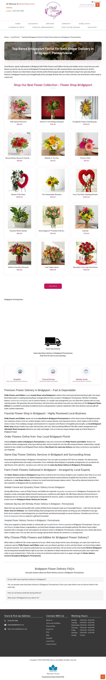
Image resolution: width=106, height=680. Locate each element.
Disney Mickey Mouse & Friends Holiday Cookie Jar (18, 158)
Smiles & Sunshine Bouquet (18, 267)
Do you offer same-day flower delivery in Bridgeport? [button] (27, 579)
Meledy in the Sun (52, 158)
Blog (47, 635)
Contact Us (49, 629)
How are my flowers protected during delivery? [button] (25, 593)
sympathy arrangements (66, 491)
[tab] (54, 579)
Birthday (50, 24)
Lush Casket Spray (52, 267)
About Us (49, 620)
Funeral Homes (51, 644)
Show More (53, 286)
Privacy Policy (50, 626)
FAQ (47, 632)
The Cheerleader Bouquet (51, 194)
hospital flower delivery (56, 524)
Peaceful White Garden (18, 231)
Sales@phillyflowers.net (16, 625)
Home (17, 24)
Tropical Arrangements (43, 27)
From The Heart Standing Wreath (85, 194)
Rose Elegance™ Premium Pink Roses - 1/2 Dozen (52, 231)
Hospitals (49, 638)
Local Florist (15, 37)
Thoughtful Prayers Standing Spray (85, 122)
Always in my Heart (18, 194)
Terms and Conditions (53, 623)
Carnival (85, 231)
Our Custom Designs (71, 27)
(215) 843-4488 (18, 11)
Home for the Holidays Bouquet (52, 122)
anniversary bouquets (19, 400)
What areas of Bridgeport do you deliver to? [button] (23, 598)
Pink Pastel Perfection (18, 122)
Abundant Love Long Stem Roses (85, 267)
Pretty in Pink (85, 158)
